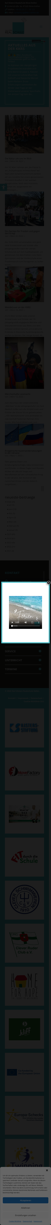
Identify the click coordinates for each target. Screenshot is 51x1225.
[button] (47, 1170)
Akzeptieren (25, 1200)
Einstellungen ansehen (25, 1215)
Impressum (38, 1221)
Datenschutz (27, 1221)
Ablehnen (25, 1207)
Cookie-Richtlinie (15, 1221)
